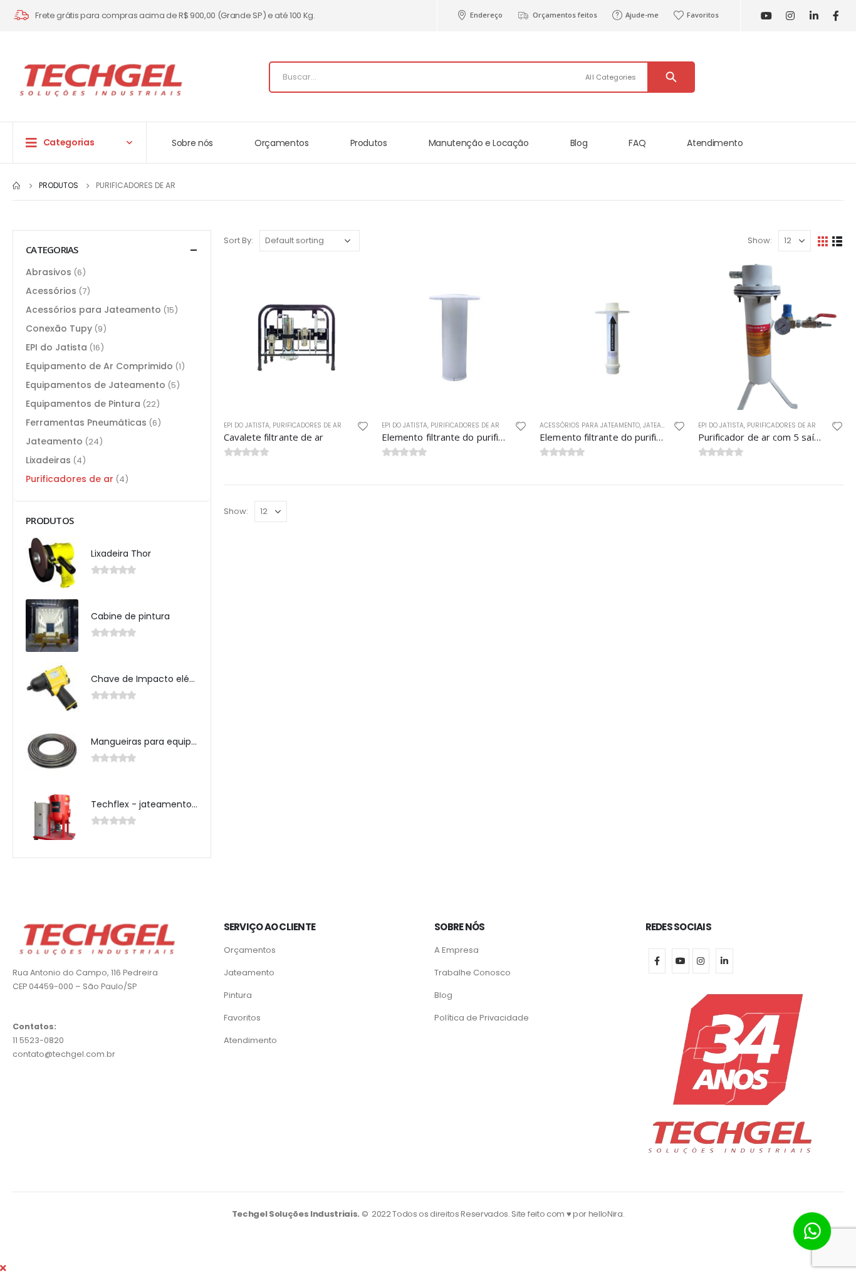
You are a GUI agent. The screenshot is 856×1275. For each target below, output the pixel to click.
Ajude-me (642, 14)
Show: (760, 240)
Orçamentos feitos (565, 14)
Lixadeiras (48, 460)
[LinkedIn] (814, 16)
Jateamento (662, 425)
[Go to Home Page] (17, 185)
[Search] (671, 77)
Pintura (238, 995)
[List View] (837, 241)
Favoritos (703, 14)
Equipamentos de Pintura (83, 403)
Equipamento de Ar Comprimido (99, 366)
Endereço (486, 14)
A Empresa (456, 950)
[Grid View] (823, 241)
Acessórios (51, 291)
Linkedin (724, 960)
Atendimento (715, 143)
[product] (296, 336)
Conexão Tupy (59, 328)
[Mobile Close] (3, 1268)
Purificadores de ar (307, 425)
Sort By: (238, 240)
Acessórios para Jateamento (590, 425)
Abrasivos (48, 272)
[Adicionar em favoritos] (363, 426)
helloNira (605, 1214)
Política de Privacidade (481, 1018)
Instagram (701, 960)
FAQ (637, 143)
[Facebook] (835, 16)
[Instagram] (790, 16)
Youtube (680, 960)
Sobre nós (192, 143)
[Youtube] (766, 16)
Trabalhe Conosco (472, 973)
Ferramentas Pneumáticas (86, 422)
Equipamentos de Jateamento (95, 385)
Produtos (368, 143)
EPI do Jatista (246, 425)
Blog (579, 143)
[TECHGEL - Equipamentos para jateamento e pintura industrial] (100, 80)
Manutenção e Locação (479, 143)
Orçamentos (281, 143)
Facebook (657, 960)
